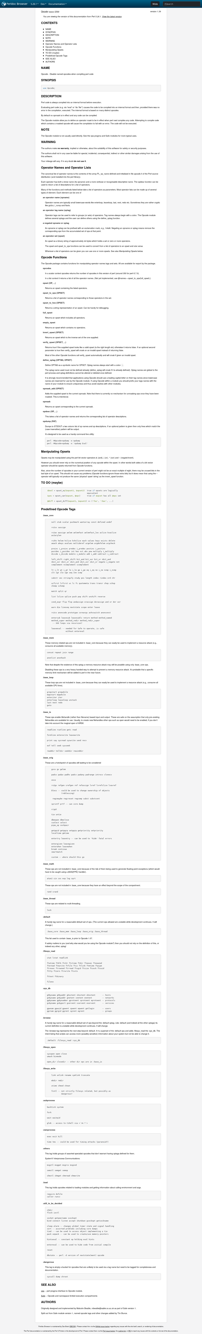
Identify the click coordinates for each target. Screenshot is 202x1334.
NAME (48, 29)
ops (42, 1290)
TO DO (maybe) (52, 52)
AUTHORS (50, 61)
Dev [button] (43, 3)
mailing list (122, 1331)
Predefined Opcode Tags (56, 55)
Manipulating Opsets (54, 49)
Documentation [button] (57, 3)
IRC (129, 1331)
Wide (155, 3)
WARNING (50, 40)
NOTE (48, 37)
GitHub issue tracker (103, 1326)
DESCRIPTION (52, 34)
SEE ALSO (50, 58)
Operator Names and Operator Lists (61, 43)
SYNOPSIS (50, 32)
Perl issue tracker (109, 1331)
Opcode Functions (53, 46)
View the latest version (112, 16)
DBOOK (73, 1326)
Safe (43, 1295)
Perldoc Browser (16, 4)
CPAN (57, 11)
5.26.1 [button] (34, 3)
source (51, 11)
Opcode (44, 11)
